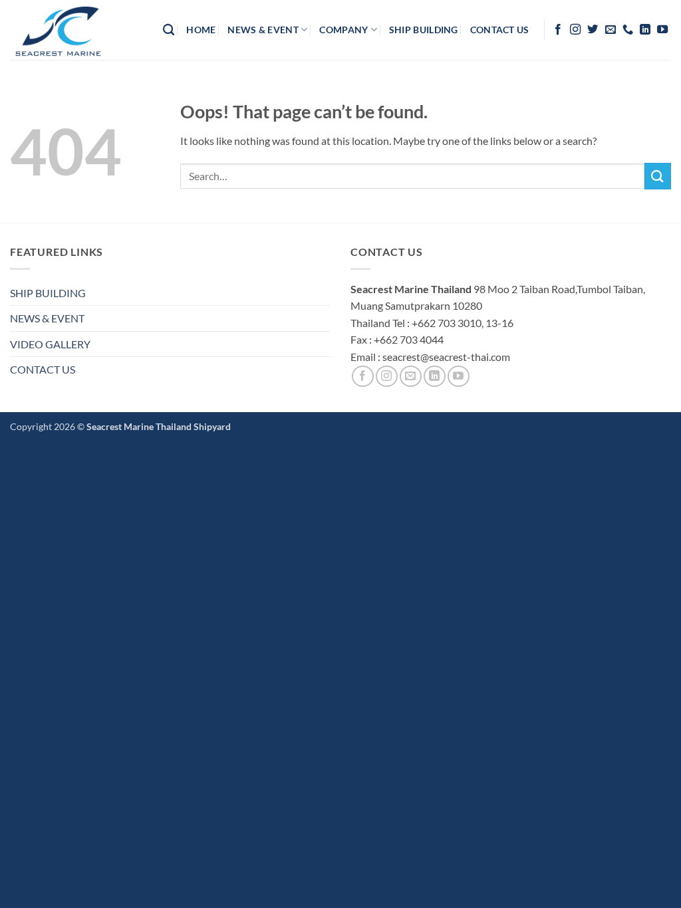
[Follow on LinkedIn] (645, 30)
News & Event (262, 29)
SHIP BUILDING (48, 292)
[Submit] (657, 176)
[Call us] (627, 30)
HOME (200, 29)
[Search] (168, 30)
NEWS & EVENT (47, 318)
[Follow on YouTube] (662, 30)
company (343, 29)
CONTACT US (42, 369)
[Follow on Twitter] (592, 30)
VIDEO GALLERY (50, 344)
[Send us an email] (610, 30)
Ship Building (423, 29)
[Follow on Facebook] (558, 30)
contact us (499, 29)
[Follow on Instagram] (575, 30)
